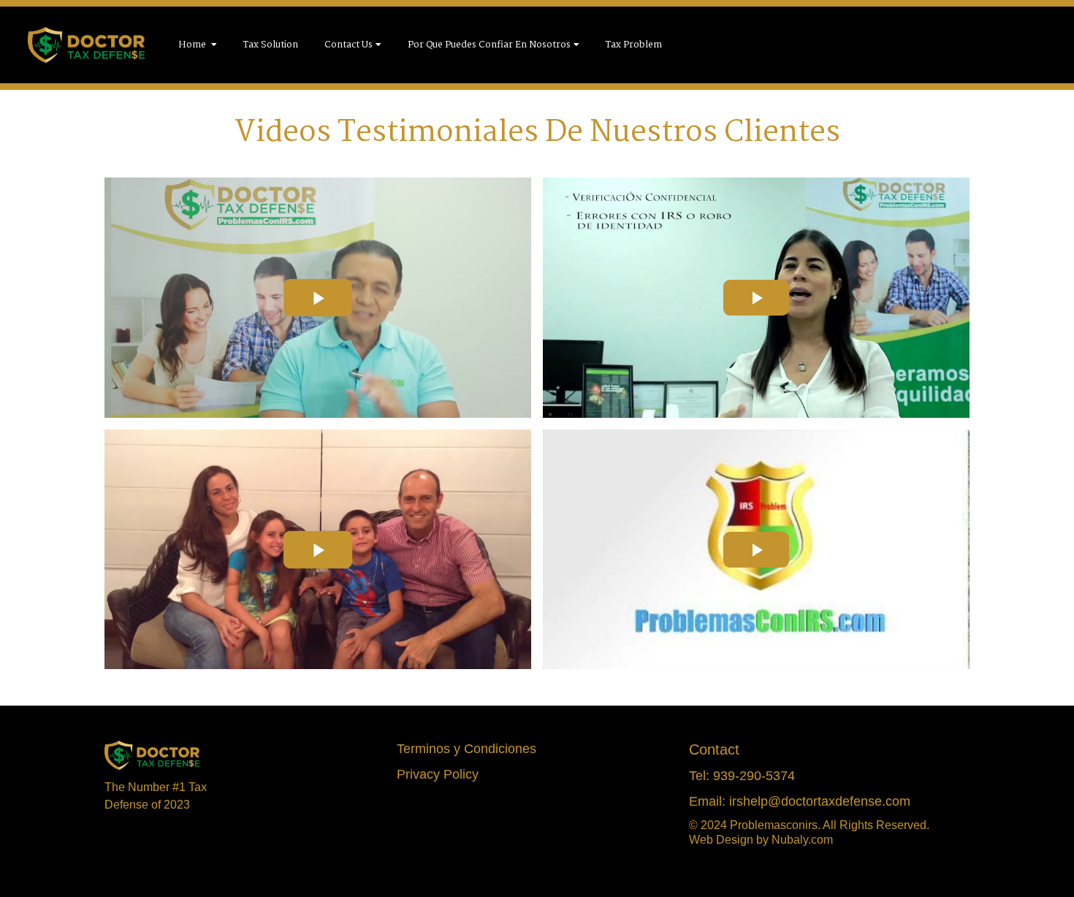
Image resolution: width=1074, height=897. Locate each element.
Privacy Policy (438, 774)
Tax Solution (270, 44)
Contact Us (348, 44)
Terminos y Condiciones (466, 748)
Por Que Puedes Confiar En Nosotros (489, 44)
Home (193, 44)
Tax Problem (634, 44)
